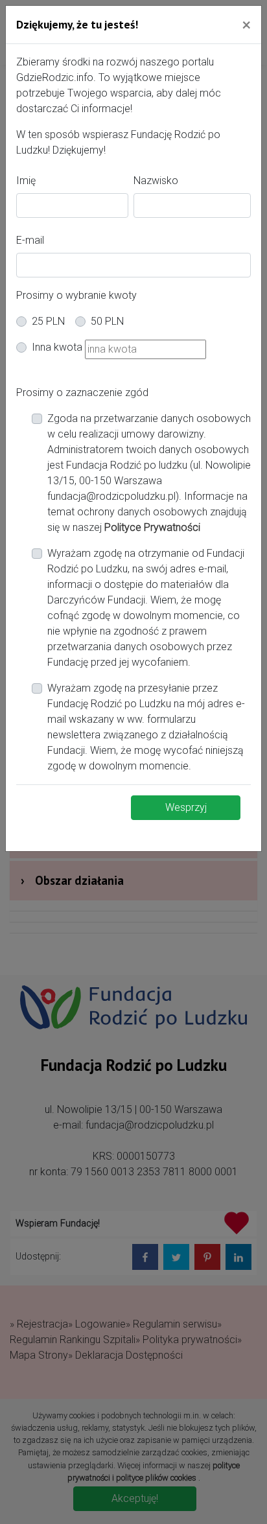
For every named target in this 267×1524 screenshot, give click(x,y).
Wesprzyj (186, 807)
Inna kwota (57, 347)
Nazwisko (156, 180)
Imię (26, 180)
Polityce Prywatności (152, 527)
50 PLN (107, 321)
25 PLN (48, 321)
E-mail (30, 240)
